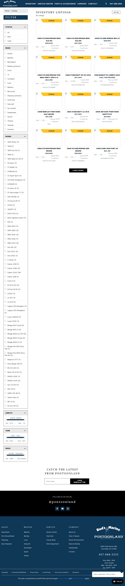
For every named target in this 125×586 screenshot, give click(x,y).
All (8, 32)
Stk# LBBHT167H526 (107, 158)
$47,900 (78, 43)
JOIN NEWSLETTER (80, 481)
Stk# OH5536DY (107, 121)
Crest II (11, 281)
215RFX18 (12, 171)
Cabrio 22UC (14, 272)
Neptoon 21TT (14, 360)
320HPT (11, 209)
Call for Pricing (107, 77)
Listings (14, 11)
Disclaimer (75, 572)
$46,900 (49, 153)
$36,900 (78, 153)
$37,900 (78, 114)
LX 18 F (11, 298)
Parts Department (52, 544)
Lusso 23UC (13, 321)
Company (82, 4)
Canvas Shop (51, 540)
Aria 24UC (12, 256)
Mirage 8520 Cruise (16, 338)
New (9, 37)
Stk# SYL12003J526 (49, 161)
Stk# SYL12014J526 (78, 51)
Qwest (26, 556)
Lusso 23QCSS (14, 317)
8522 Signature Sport (16, 218)
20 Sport (12, 163)
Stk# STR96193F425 (78, 121)
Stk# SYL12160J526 (49, 51)
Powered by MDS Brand (19, 572)
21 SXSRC (12, 167)
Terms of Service (78, 578)
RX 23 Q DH (13, 368)
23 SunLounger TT (15, 192)
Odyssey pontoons (14, 96)
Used (9, 41)
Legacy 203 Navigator (17, 306)
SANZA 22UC (13, 381)
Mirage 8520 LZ (14, 342)
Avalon (9, 54)
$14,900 (49, 117)
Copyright (4, 572)
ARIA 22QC (12, 239)
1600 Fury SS (13, 150)
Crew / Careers (74, 536)
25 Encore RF (13, 201)
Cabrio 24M (13, 277)
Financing (4, 540)
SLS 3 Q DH (13, 385)
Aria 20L (12, 247)
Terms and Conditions (62, 572)
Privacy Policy (34, 572)
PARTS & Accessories (65, 4)
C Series (11, 260)
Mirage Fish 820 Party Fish (14, 347)
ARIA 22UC (13, 243)
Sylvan (9, 117)
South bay (11, 100)
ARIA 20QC (13, 230)
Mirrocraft (11, 91)
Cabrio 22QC (13, 268)
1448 (10, 146)
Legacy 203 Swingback (14, 311)
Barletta (10, 58)
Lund (9, 83)
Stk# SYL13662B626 (78, 161)
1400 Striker (13, 142)
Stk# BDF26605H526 (107, 85)
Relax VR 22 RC (14, 372)
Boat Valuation (6, 544)
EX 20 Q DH (13, 285)
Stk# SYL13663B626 (107, 48)
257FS (11, 205)
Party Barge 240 (14, 364)
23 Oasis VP (13, 188)
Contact (92, 4)
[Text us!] (117, 582)
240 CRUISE (13, 197)
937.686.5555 (116, 4)
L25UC (11, 294)
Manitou (10, 87)
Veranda (10, 125)
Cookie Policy (46, 572)
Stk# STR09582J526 (78, 85)
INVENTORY (30, 4)
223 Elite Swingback (16, 180)
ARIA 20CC (12, 226)
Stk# (48, 124)
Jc (8, 75)
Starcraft (10, 104)
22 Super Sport (14, 176)
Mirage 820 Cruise (15, 325)
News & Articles (74, 544)
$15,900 (107, 117)
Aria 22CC (12, 251)
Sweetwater (11, 112)
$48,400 (49, 43)
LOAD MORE (78, 170)
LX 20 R (11, 302)
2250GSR (12, 184)
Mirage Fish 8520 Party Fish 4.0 (14, 354)
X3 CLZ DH (12, 406)
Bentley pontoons (13, 66)
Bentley (26, 536)
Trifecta (10, 121)
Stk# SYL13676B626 (49, 87)
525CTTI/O (12, 214)
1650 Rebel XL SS (15, 159)
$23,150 (107, 151)
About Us (72, 532)
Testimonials (73, 548)
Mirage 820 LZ (14, 330)
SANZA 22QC (13, 376)
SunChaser (28, 548)
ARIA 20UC (13, 235)
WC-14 (11, 402)
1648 (10, 155)
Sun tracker (11, 108)
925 (10, 222)
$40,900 (49, 80)
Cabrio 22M (13, 264)
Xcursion (10, 129)
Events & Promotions (76, 540)
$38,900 (107, 41)
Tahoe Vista (13, 397)
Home (7, 11)
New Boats (5, 532)
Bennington (11, 62)
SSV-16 (11, 389)
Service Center (51, 532)
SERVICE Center (45, 4)
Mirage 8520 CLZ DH (16, 334)
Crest (9, 70)
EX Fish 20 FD (13, 289)
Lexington (11, 79)
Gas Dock (49, 536)
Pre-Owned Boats (7, 536)
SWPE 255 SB (13, 393)
